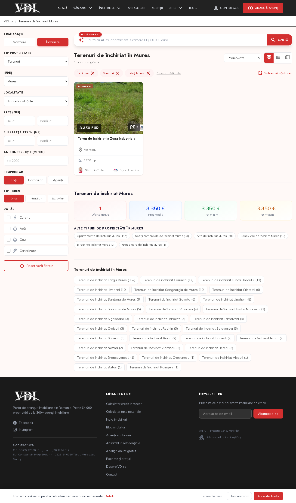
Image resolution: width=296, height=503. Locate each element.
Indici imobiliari (116, 419)
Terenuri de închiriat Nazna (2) (100, 348)
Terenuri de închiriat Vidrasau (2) (155, 348)
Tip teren (12, 191)
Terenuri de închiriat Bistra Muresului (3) (235, 309)
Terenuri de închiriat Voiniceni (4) (173, 309)
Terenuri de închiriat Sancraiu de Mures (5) (109, 309)
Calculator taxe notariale (123, 411)
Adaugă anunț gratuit (121, 451)
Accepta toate (268, 496)
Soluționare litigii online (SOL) (220, 437)
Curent (21, 217)
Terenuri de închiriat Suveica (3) (100, 338)
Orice (14, 198)
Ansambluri (136, 8)
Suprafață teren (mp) (22, 132)
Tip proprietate (17, 53)
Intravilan (36, 198)
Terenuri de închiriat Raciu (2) (154, 338)
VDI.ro (8, 21)
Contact (111, 474)
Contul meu (226, 8)
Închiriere (110, 8)
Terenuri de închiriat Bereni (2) (210, 348)
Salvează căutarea (274, 73)
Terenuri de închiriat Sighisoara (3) (103, 319)
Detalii (109, 496)
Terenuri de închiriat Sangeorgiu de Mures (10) (169, 290)
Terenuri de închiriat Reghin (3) (155, 328)
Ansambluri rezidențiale (123, 443)
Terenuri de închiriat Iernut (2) (261, 338)
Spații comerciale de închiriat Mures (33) (162, 236)
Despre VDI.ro (116, 466)
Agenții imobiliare (118, 435)
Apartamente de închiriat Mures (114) (102, 236)
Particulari (35, 180)
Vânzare (83, 8)
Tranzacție (14, 34)
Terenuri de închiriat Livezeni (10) (101, 290)
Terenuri (111, 73)
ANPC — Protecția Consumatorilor (219, 430)
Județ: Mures (139, 73)
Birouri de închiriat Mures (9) (95, 244)
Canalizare (24, 250)
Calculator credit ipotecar (124, 404)
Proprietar (13, 172)
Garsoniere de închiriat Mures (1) (144, 244)
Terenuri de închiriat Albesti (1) (225, 357)
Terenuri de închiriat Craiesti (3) (100, 328)
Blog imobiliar (115, 427)
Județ (8, 73)
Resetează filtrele (36, 265)
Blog (193, 8)
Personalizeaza (212, 496)
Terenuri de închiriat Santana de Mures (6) (109, 299)
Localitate (13, 92)
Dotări (10, 209)
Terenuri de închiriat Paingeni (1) (154, 367)
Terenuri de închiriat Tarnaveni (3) (218, 319)
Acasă (63, 8)
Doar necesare (239, 496)
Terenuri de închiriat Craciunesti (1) (168, 357)
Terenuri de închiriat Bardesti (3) (161, 319)
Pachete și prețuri (118, 459)
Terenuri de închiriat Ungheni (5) (227, 299)
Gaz (19, 239)
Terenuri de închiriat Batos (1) (99, 367)
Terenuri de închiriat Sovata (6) (171, 299)
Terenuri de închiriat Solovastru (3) (212, 328)
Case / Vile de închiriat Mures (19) (262, 236)
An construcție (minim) (24, 152)
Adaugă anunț (263, 8)
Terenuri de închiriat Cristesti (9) (236, 290)
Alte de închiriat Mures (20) (215, 236)
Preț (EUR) (12, 112)
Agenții (157, 8)
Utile (176, 8)
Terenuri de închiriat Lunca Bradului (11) (231, 280)
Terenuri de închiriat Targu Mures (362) (106, 280)
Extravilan (58, 198)
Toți (14, 180)
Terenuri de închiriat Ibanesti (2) (207, 338)
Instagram (26, 429)
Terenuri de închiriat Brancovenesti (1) (105, 357)
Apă (19, 228)
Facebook (26, 423)
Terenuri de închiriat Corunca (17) (168, 280)
